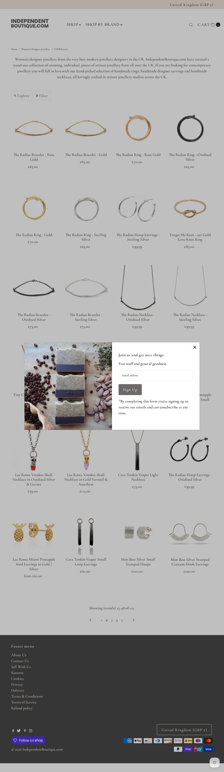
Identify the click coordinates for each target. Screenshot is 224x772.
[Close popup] (194, 347)
